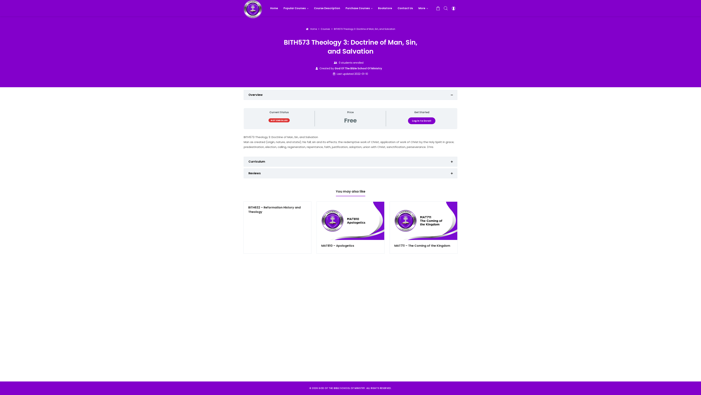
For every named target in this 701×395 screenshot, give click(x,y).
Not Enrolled (279, 120)
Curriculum (256, 161)
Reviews (254, 173)
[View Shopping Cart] (438, 8)
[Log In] (453, 8)
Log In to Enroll (421, 120)
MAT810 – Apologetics (337, 246)
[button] (423, 8)
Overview (255, 95)
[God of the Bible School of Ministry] (253, 8)
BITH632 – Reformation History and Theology (274, 209)
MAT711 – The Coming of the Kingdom (422, 246)
